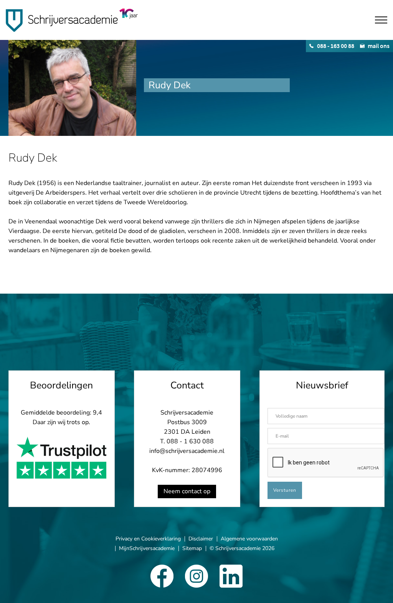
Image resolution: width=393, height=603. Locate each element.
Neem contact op (186, 491)
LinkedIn (231, 576)
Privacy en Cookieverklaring (148, 538)
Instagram (196, 576)
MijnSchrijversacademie (147, 548)
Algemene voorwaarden (249, 538)
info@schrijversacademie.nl (187, 451)
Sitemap (192, 548)
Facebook (161, 576)
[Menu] (381, 20)
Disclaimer (200, 538)
